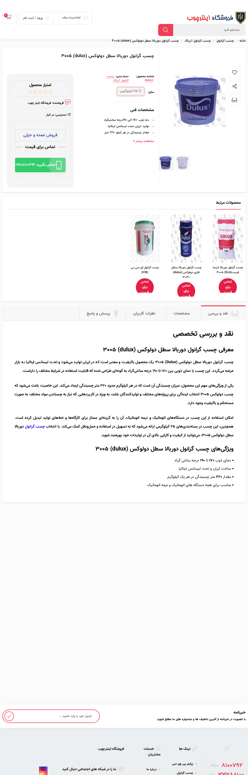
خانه (243, 41)
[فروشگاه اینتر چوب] (214, 17)
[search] (165, 30)
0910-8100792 (72, 18)
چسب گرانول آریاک (118, 79)
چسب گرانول (35, 427)
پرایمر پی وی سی (182, 763)
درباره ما (152, 769)
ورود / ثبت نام (33, 18)
